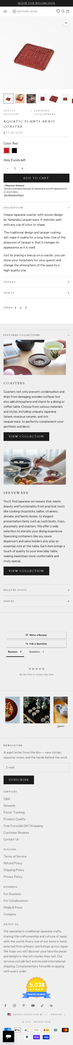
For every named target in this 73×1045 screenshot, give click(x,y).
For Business (12, 894)
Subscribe (19, 780)
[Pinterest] (26, 307)
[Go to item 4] (42, 99)
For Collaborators (16, 901)
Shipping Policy (14, 870)
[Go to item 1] (8, 99)
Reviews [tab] (12, 651)
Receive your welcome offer (36, 3)
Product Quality (15, 819)
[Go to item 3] (31, 99)
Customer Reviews (16, 833)
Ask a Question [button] (38, 643)
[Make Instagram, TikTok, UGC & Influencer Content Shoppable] (61, 727)
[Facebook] (15, 307)
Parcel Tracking (14, 812)
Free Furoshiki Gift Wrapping (23, 826)
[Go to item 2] (20, 99)
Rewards (9, 806)
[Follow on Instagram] (14, 1005)
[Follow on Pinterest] (24, 1005)
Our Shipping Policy (14, 195)
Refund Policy (13, 863)
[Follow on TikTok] (42, 1005)
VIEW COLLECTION (26, 436)
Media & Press (13, 907)
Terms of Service (15, 856)
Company (10, 914)
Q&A (7, 799)
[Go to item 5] (54, 99)
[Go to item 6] (65, 99)
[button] (36, 710)
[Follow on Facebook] (5, 1005)
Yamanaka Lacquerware (45, 112)
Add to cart (36, 178)
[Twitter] (20, 307)
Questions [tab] (34, 651)
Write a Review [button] (38, 635)
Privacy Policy (13, 877)
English (56, 1014)
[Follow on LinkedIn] (51, 1005)
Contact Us (11, 839)
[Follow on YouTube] (33, 1005)
